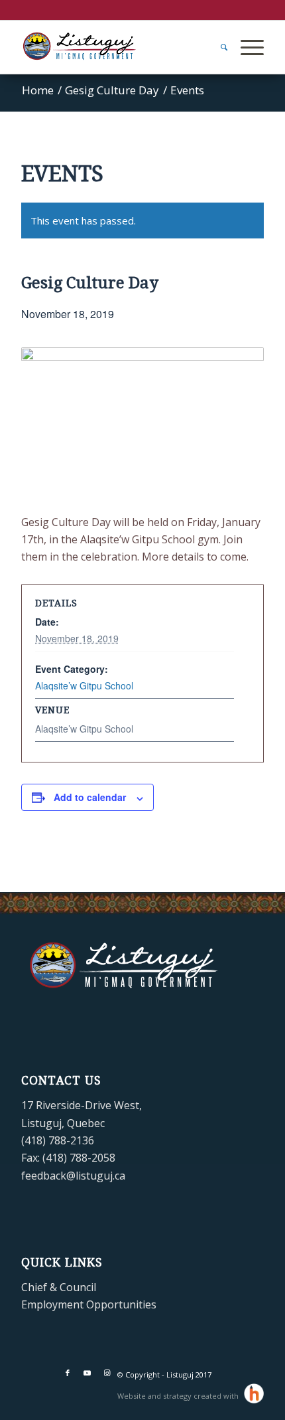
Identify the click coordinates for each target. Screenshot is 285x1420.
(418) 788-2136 (57, 1140)
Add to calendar (90, 797)
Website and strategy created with (179, 1396)
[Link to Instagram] (107, 1373)
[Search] (217, 47)
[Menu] (245, 47)
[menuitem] (217, 47)
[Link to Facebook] (68, 1373)
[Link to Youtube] (87, 1373)
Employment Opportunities (88, 1304)
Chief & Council (58, 1287)
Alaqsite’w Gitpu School (84, 685)
